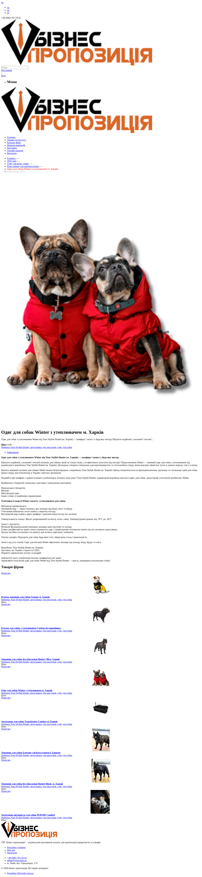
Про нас (11, 850)
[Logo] (38, 837)
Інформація (12, 452)
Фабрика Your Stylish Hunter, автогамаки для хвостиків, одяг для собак (36, 447)
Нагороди (12, 852)
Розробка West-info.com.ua (20, 873)
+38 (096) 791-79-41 (17, 858)
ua (8, 7)
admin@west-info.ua (17, 860)
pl (8, 13)
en (8, 10)
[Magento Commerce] (101, 131)
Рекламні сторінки (16, 847)
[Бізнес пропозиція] (101, 64)
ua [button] (2, 2)
